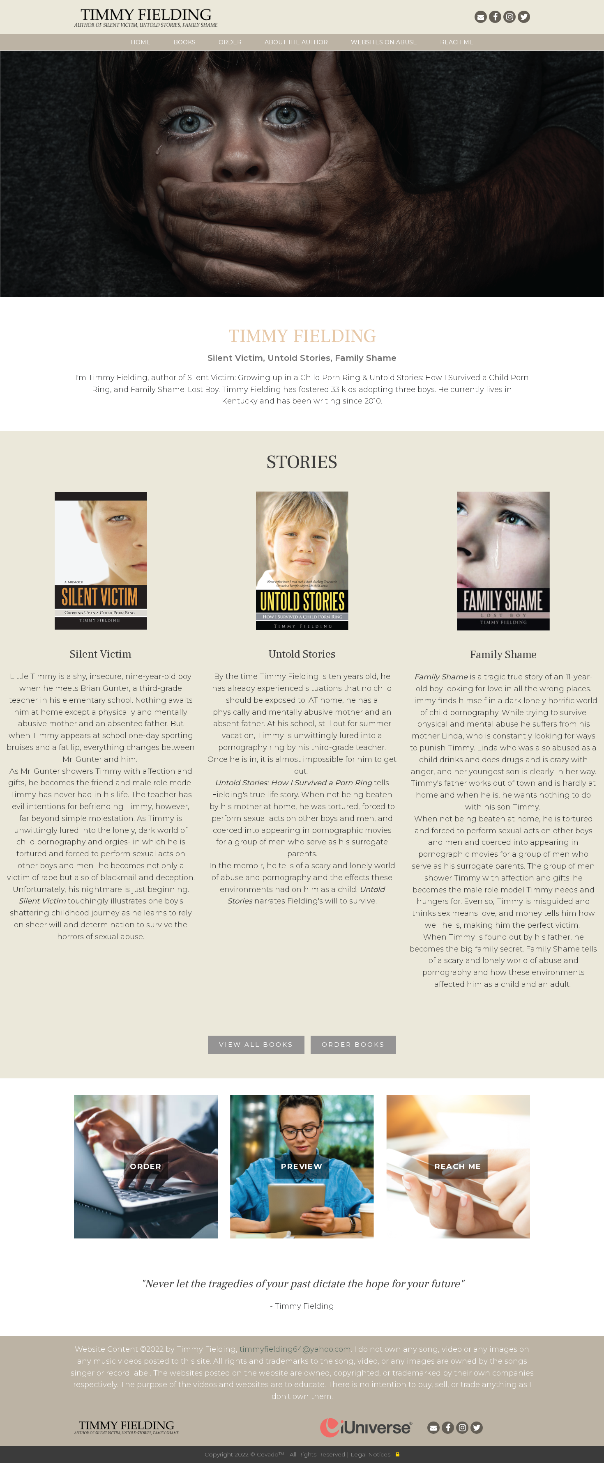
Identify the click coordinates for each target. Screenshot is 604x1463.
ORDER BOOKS (353, 1044)
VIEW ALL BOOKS (256, 1044)
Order (230, 42)
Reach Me (456, 42)
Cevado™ (271, 1454)
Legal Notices (371, 1454)
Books (184, 42)
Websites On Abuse (384, 42)
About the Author (296, 42)
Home (140, 42)
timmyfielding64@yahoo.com (295, 1349)
